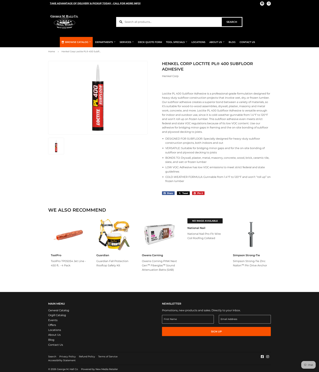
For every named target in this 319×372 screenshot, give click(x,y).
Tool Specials (175, 42)
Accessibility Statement (62, 360)
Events (52, 320)
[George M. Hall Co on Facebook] (262, 357)
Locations (198, 42)
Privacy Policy (67, 356)
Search (234, 21)
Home (51, 51)
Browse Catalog (76, 42)
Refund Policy (87, 356)
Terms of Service (107, 356)
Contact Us (247, 42)
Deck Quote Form (150, 42)
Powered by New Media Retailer (99, 369)
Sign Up (216, 331)
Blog (232, 42)
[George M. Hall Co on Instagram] (267, 357)
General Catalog (58, 310)
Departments (104, 42)
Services (126, 42)
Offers (52, 325)
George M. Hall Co (67, 369)
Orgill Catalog (57, 315)
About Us (216, 42)
